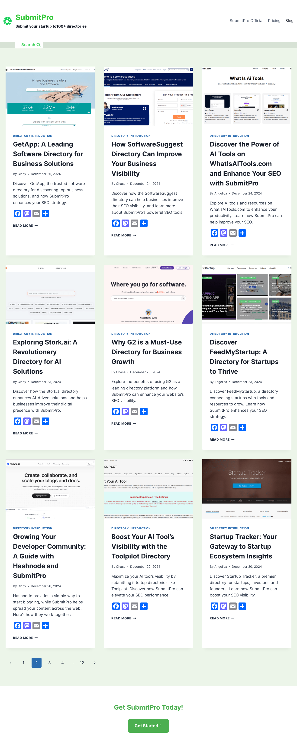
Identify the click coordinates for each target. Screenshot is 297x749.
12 (82, 662)
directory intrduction (32, 135)
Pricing (274, 20)
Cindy (22, 174)
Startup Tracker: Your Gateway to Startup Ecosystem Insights (243, 546)
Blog (289, 20)
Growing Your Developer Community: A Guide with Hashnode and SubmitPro (49, 556)
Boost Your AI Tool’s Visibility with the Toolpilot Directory (142, 546)
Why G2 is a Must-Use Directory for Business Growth (146, 352)
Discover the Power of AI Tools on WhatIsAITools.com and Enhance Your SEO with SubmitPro (245, 163)
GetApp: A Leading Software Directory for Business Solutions (48, 154)
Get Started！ (148, 725)
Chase (121, 183)
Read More (25, 225)
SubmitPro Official (246, 20)
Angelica (220, 193)
